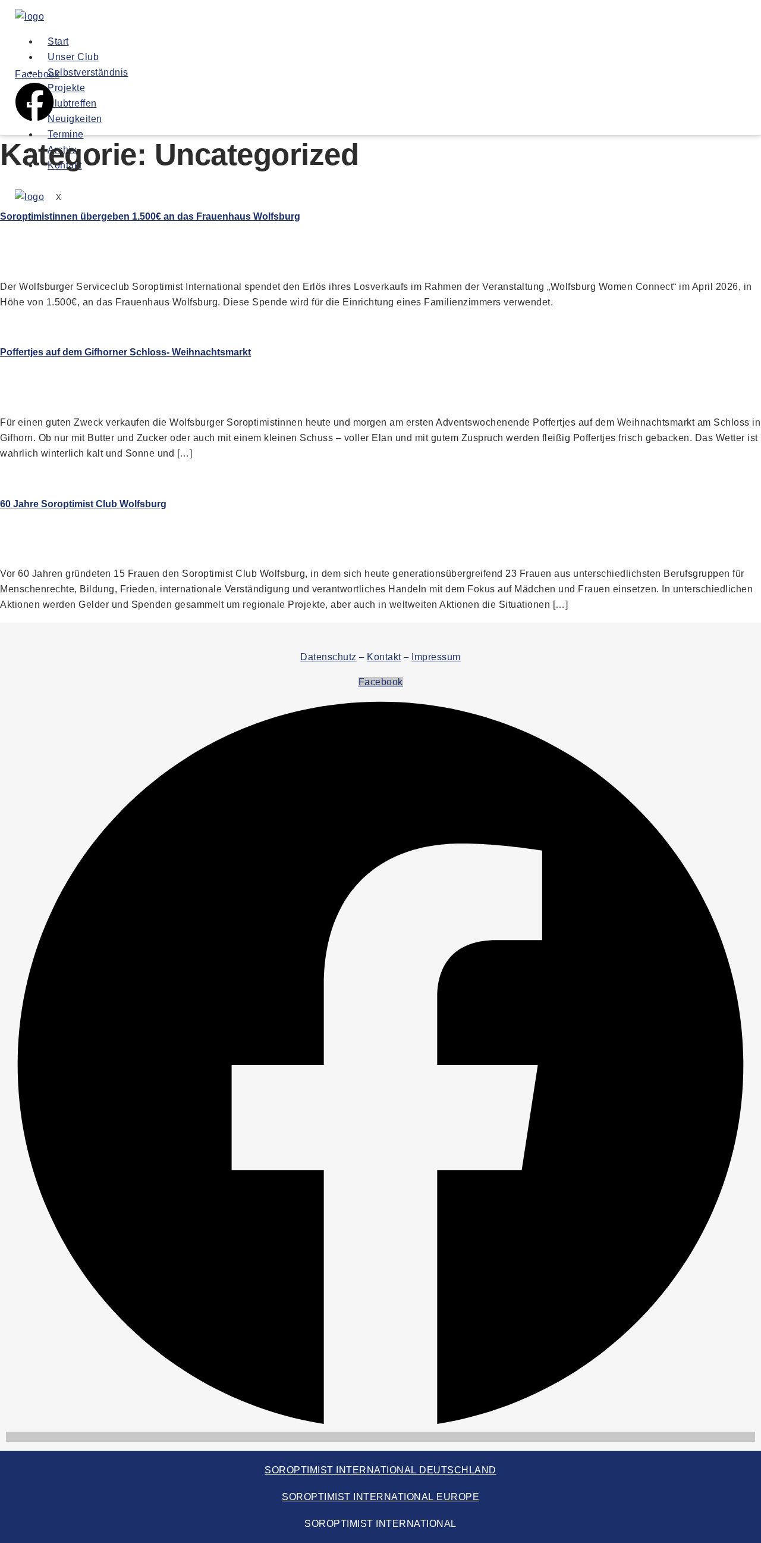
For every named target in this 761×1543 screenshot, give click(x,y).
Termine (66, 134)
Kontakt (384, 657)
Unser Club (73, 57)
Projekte (66, 88)
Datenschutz (328, 657)
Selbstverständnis (88, 72)
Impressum (436, 657)
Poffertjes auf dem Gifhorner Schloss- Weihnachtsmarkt (125, 352)
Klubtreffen (72, 103)
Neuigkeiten (75, 119)
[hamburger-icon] (512, 44)
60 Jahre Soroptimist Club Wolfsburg (83, 504)
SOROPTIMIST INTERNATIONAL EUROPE (380, 1497)
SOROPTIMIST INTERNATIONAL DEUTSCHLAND (380, 1470)
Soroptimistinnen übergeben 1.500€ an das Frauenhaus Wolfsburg (150, 216)
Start (58, 41)
